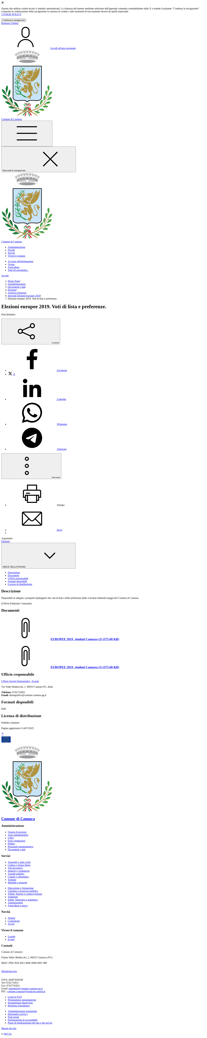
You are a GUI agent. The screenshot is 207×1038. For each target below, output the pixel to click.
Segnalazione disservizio (20, 1002)
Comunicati (14, 921)
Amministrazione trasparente (22, 1011)
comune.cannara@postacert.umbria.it (26, 991)
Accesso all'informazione (20, 261)
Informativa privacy (18, 1014)
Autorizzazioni (15, 902)
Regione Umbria (9, 23)
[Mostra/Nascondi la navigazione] (26, 133)
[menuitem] (37, 370)
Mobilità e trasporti (17, 882)
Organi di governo (17, 832)
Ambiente (13, 896)
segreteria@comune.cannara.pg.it (26, 988)
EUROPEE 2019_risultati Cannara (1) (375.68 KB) (85, 667)
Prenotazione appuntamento (22, 999)
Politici (11, 843)
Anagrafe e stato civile (19, 862)
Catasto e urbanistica (18, 876)
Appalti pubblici (16, 873)
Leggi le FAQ (15, 997)
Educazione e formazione (21, 888)
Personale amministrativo (20, 846)
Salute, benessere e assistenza (23, 899)
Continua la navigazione (14, 20)
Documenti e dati (16, 287)
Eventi (11, 939)
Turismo (12, 879)
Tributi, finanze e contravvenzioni (25, 894)
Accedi (5, 275)
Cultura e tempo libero (19, 865)
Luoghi (11, 936)
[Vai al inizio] (2, 734)
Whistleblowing (9, 971)
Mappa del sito (8, 1028)
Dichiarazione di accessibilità (22, 1020)
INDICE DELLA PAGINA (14, 567)
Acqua (11, 264)
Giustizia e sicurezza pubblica (23, 891)
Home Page (14, 281)
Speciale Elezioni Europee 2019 (24, 295)
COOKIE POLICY (11, 14)
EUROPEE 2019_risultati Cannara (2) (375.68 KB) (85, 639)
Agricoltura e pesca (17, 905)
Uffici (11, 837)
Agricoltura (13, 267)
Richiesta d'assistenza (19, 1005)
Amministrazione (16, 284)
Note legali (13, 1017)
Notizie (11, 918)
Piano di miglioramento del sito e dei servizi (30, 1022)
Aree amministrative (18, 835)
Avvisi (11, 924)
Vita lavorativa (15, 868)
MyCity (8, 1033)
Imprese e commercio (19, 871)
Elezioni (12, 289)
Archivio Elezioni (17, 292)
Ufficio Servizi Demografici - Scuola (20, 681)
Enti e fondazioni (16, 840)
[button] (16, 247)
